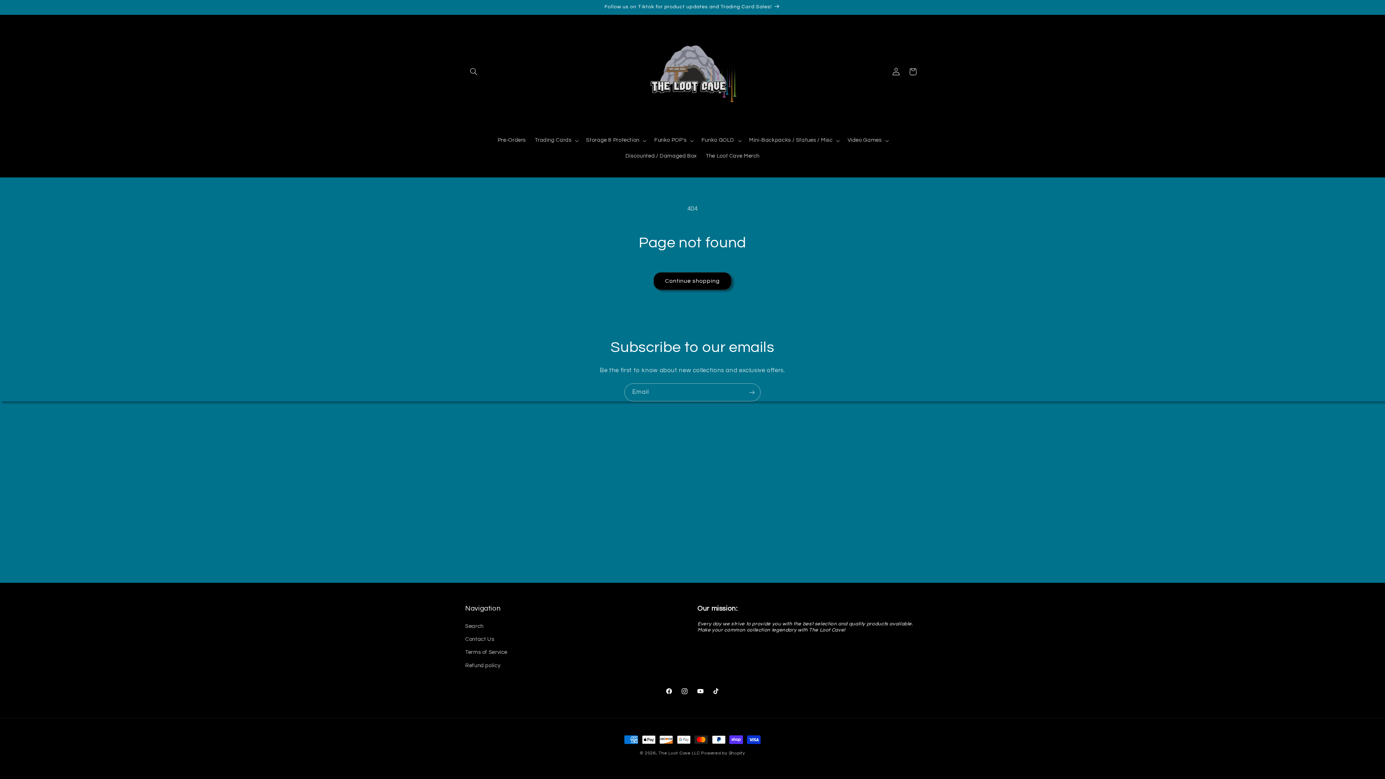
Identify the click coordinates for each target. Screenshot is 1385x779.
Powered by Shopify (723, 753)
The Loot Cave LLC (679, 753)
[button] (473, 71)
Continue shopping (692, 281)
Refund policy (482, 665)
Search (474, 626)
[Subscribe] (752, 392)
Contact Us (479, 639)
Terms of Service (486, 652)
